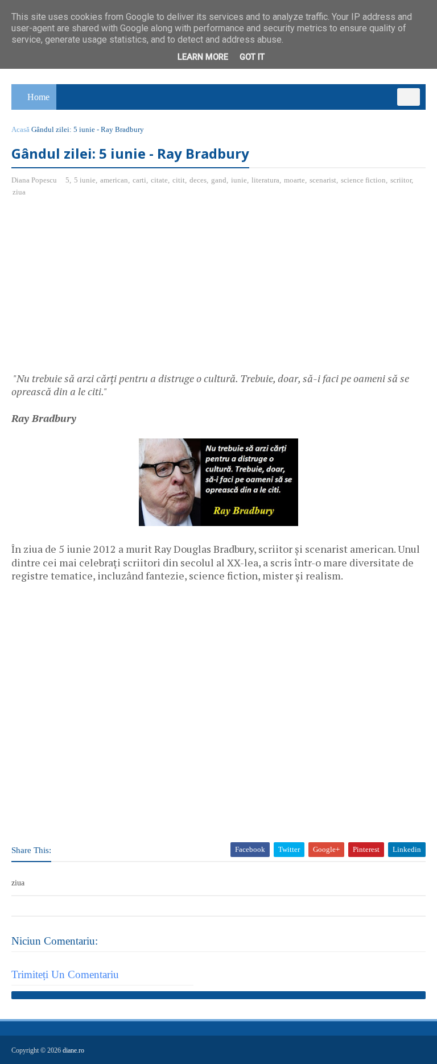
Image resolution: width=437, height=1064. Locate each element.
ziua (19, 192)
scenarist (323, 180)
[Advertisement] (107, 289)
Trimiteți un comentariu (65, 974)
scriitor (400, 180)
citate (159, 180)
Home (38, 97)
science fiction (363, 180)
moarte (294, 180)
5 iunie (85, 180)
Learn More (203, 57)
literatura (265, 180)
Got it (252, 57)
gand (218, 180)
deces (198, 180)
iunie (239, 180)
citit (178, 180)
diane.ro (73, 1050)
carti (139, 180)
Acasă (20, 129)
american (114, 180)
